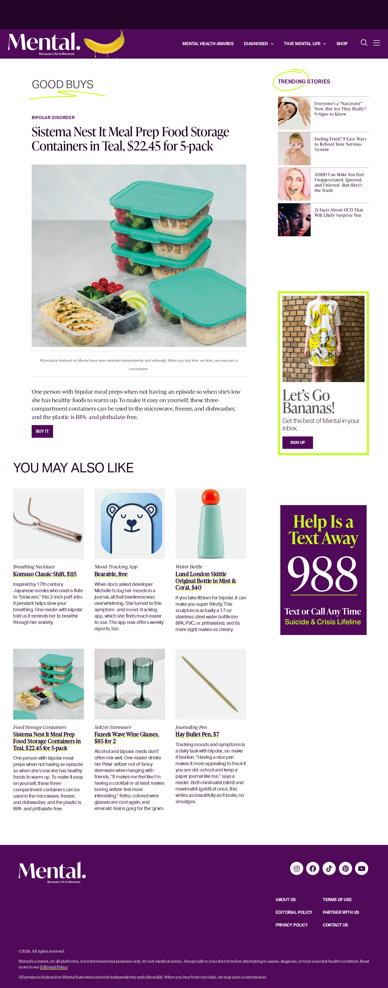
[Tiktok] (329, 868)
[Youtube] (361, 868)
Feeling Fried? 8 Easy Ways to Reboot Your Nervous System (341, 144)
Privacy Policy (292, 925)
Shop (342, 44)
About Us (286, 900)
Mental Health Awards (207, 44)
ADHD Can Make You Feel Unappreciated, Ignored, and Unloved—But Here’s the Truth (339, 182)
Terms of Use (337, 900)
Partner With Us (341, 912)
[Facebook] (312, 868)
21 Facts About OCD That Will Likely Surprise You (339, 212)
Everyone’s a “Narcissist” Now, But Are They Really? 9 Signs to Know (341, 109)
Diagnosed (256, 44)
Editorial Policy (294, 912)
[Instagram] (296, 868)
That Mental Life (302, 44)
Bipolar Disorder (53, 118)
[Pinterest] (345, 868)
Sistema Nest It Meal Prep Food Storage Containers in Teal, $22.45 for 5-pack (130, 138)
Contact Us (335, 925)
